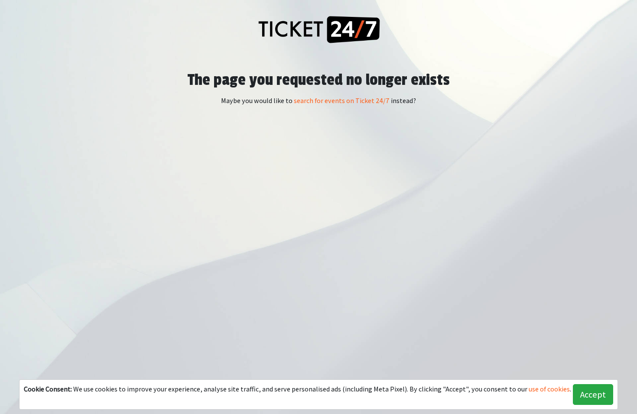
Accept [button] (593, 394)
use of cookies (549, 389)
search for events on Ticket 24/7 (342, 100)
